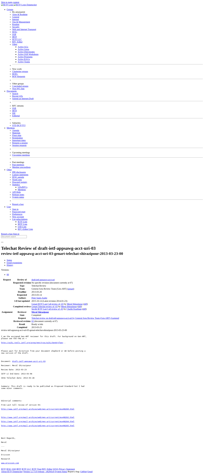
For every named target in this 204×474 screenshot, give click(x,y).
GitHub (83, 471)
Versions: (5, 270)
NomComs (17, 179)
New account (18, 217)
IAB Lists (22, 227)
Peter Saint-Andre (39, 298)
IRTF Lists (22, 224)
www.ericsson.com (10, 463)
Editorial (16, 116)
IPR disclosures (19, 172)
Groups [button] (10, 9)
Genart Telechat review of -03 (45, 306)
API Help (16, 192)
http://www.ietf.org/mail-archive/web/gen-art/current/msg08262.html (37, 417)
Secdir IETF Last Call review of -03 (47, 309)
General (15, 17)
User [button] (9, 207)
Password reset (18, 212)
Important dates (19, 140)
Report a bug (18, 204)
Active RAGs (24, 59)
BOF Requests (18, 76)
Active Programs (25, 57)
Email (90, 471)
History (10, 265)
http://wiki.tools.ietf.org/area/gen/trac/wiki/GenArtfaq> (32, 343)
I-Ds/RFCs (22, 187)
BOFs (14, 74)
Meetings (22, 189)
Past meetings (18, 165)
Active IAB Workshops (28, 54)
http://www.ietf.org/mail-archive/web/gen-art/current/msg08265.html (37, 426)
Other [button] (9, 170)
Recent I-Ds (17, 96)
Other (14, 44)
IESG (14, 32)
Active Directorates (26, 52)
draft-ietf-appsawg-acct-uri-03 (29, 361)
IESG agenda (18, 177)
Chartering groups (20, 71)
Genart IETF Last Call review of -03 (48, 304)
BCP (19, 125)
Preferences (17, 214)
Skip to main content (10, 2)
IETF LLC (17, 39)
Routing (15, 24)
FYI (23, 125)
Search (15, 93)
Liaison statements (20, 174)
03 (33, 321)
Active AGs (23, 47)
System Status (61, 471)
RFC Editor (17, 42)
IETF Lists (22, 222)
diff (85, 304)
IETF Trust (36, 469)
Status (9, 260)
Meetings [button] (11, 128)
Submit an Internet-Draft (23, 98)
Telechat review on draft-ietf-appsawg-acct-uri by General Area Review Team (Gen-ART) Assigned (75, 318)
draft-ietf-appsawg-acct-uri (43, 280)
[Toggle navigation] (2, 242)
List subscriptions (19, 219)
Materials (16, 133)
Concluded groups (20, 86)
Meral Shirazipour (75, 304)
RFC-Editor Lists (25, 229)
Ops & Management (21, 22)
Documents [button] (12, 91)
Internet (15, 19)
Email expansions (14, 262)
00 (8, 274)
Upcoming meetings (21, 155)
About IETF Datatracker (12, 471)
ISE (14, 113)
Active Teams (24, 62)
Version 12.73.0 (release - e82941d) (39, 471)
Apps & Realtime (19, 14)
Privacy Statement (67, 469)
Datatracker (31, 5)
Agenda (15, 130)
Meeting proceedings (21, 167)
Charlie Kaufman (74, 309)
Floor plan (16, 135)
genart (70, 289)
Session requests (19, 145)
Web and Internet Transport (24, 29)
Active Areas (23, 49)
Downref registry (19, 182)
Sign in (15, 209)
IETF (3, 469)
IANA (55, 469)
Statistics (16, 184)
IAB (14, 34)
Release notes (18, 194)
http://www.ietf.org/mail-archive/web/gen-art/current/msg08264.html (37, 421)
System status (18, 197)
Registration (17, 138)
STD (14, 125)
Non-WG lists (18, 88)
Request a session (20, 143)
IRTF (14, 37)
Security (15, 27)
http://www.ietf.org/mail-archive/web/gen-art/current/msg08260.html (37, 409)
